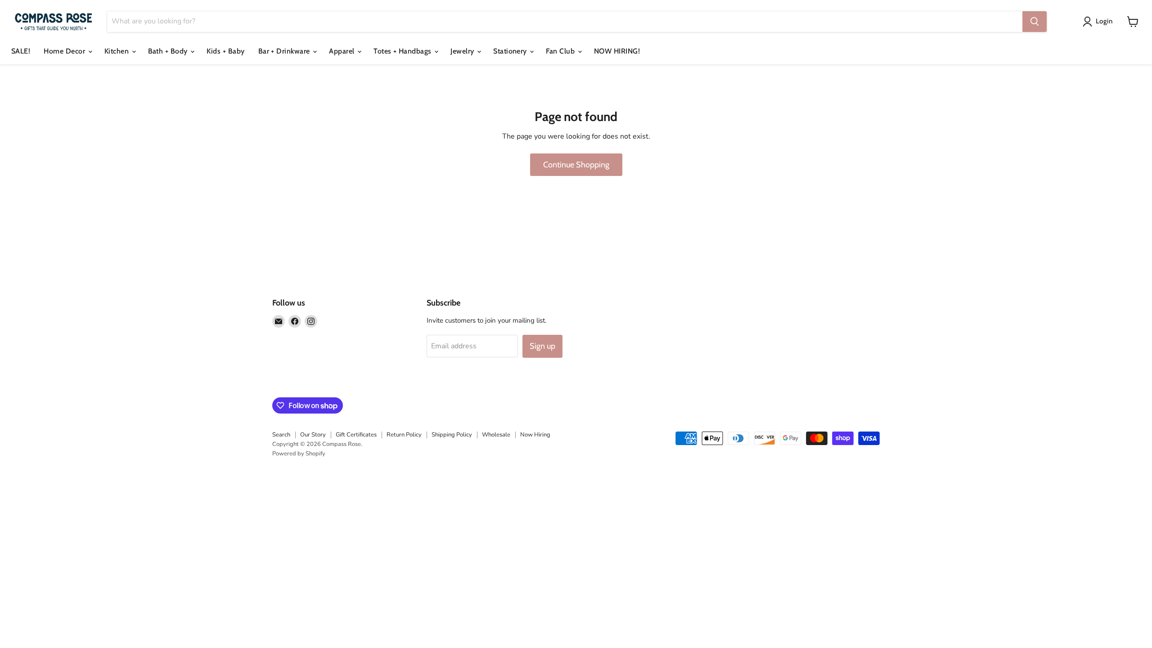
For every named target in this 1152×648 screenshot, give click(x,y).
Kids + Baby (225, 51)
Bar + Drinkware (285, 51)
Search (281, 435)
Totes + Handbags (403, 51)
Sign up (542, 346)
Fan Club (561, 51)
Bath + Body (169, 51)
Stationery (511, 51)
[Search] (1034, 21)
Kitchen (117, 51)
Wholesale (496, 435)
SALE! (20, 51)
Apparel (342, 51)
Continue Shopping (576, 165)
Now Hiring (535, 435)
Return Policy (404, 435)
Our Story (313, 435)
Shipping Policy (452, 435)
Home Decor (65, 51)
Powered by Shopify (298, 454)
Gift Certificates (356, 435)
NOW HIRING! (617, 51)
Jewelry (463, 51)
